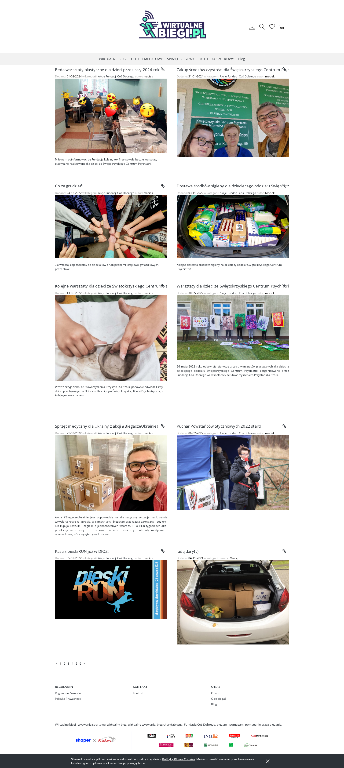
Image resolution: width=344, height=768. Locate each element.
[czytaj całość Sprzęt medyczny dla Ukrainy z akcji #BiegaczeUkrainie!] (162, 426)
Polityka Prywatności (68, 699)
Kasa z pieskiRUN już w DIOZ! (82, 551)
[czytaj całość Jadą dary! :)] (284, 551)
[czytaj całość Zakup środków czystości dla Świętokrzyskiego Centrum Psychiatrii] (284, 69)
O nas (215, 693)
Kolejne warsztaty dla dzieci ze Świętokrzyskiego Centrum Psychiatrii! (111, 286)
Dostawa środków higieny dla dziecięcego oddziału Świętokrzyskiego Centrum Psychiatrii (233, 186)
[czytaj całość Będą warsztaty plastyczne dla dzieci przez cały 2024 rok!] (162, 69)
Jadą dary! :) (188, 551)
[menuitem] (112, 59)
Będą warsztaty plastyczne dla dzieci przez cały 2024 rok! (108, 69)
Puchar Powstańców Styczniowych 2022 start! (219, 426)
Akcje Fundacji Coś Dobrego (116, 76)
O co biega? (218, 699)
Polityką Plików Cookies (178, 759)
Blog (214, 704)
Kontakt (138, 693)
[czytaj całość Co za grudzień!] (162, 185)
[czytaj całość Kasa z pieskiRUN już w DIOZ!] (162, 551)
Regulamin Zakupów (68, 693)
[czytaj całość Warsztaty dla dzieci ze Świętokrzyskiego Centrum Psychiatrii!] (284, 285)
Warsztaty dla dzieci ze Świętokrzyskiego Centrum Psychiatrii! (233, 286)
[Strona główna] (172, 27)
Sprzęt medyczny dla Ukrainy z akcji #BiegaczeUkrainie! (106, 426)
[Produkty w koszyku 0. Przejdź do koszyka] (282, 29)
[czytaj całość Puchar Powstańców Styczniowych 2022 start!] (284, 426)
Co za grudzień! (69, 186)
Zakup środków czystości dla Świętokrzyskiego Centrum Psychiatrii (233, 69)
